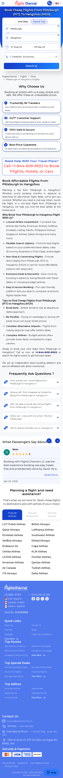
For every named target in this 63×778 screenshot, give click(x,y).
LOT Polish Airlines (14, 524)
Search (30, 65)
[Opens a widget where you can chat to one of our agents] (51, 772)
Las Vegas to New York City (16, 655)
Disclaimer (22, 763)
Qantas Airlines (40, 562)
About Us (9, 625)
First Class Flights (38, 672)
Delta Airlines (39, 573)
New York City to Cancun (15, 646)
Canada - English (16, 602)
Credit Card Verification (41, 634)
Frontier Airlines (41, 557)
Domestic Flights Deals (41, 667)
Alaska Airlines (11, 693)
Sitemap (8, 630)
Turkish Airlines (40, 568)
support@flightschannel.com (19, 721)
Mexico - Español (16, 606)
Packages (9, 634)
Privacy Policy (11, 766)
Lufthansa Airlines (42, 529)
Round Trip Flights (13, 672)
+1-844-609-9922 (27, 166)
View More (10, 639)
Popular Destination (32, 515)
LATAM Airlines (11, 557)
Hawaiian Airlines (38, 693)
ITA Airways (9, 573)
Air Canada (9, 568)
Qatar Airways (11, 529)
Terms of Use (8, 763)
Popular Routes (52, 515)
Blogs (33, 630)
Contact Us (36, 625)
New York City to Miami (15, 650)
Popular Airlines (12, 515)
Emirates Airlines (12, 535)
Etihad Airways (40, 540)
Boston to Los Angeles (41, 646)
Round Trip (39, 21)
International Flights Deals (16, 667)
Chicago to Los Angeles (41, 650)
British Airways (40, 524)
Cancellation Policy (39, 763)
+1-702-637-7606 (37, 732)
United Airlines (11, 551)
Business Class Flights (14, 676)
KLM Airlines (39, 551)
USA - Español (15, 599)
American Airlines (13, 562)
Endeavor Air (10, 546)
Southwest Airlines (43, 535)
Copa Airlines (39, 546)
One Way (23, 21)
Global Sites (13, 595)
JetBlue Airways (12, 540)
